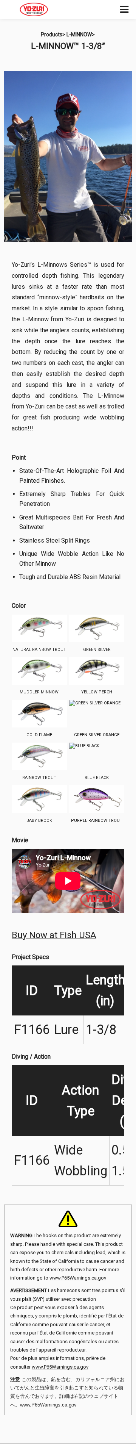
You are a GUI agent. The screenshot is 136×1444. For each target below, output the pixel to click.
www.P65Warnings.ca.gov (77, 1278)
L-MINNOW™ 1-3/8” (68, 46)
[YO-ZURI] (34, 9)
